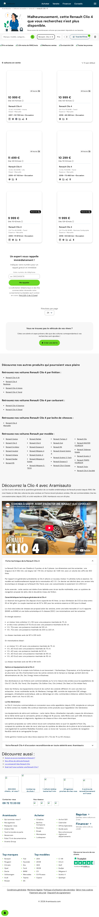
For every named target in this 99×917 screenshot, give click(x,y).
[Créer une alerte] (4, 913)
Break (38, 831)
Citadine (39, 819)
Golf (60, 865)
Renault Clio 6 (35, 443)
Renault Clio (82, 439)
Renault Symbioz (12, 447)
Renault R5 (10, 463)
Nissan (7, 881)
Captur (39, 878)
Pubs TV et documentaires (15, 838)
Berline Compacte (40, 824)
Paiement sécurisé (37, 892)
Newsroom (8, 835)
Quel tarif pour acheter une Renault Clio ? (21, 767)
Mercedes (27, 874)
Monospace (41, 834)
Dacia (6, 871)
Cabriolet (62, 823)
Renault (7, 859)
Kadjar (61, 868)
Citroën (7, 865)
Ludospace (40, 837)
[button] (52, 37)
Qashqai (62, 878)
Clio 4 (61, 862)
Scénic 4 (62, 874)
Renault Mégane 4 (37, 451)
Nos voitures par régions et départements (65, 834)
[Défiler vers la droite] (66, 36)
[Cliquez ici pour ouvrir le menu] (95, 3)
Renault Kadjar (12, 459)
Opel (6, 868)
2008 (38, 862)
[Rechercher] (32, 37)
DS (24, 881)
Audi (6, 878)
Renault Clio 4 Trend (14, 392)
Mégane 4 (63, 871)
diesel (21, 641)
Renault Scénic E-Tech (62, 457)
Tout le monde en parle (13, 832)
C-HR (61, 859)
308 (38, 865)
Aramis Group (10, 841)
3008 (38, 868)
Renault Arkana (12, 455)
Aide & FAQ (9, 829)
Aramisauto (6, 8)
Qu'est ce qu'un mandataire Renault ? (20, 758)
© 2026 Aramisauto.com (49, 901)
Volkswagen (9, 874)
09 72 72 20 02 (11, 803)
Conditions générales (16, 890)
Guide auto (63, 829)
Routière (39, 828)
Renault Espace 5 (60, 461)
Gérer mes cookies (84, 890)
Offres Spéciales (65, 826)
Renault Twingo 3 (60, 439)
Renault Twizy (82, 467)
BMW (25, 871)
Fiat (24, 859)
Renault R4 (57, 447)
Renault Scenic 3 (84, 456)
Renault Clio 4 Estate (61, 465)
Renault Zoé (58, 443)
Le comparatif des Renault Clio (17, 764)
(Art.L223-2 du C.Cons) (28, 295)
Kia (24, 865)
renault (32, 8)
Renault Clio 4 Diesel (14, 409)
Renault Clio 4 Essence (15, 405)
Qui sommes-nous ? (12, 819)
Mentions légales (35, 890)
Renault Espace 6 (37, 447)
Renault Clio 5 (11, 443)
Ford (25, 868)
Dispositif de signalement (59, 892)
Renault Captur (12, 439)
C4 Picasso (40, 874)
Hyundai (26, 862)
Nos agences (9, 823)
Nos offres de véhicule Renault (17, 761)
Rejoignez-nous (10, 826)
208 (38, 859)
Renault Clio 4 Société (86, 471)
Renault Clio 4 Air (13, 377)
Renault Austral (12, 451)
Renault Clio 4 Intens (14, 388)
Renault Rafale (35, 439)
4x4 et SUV (63, 819)
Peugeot (7, 862)
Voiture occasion (20, 8)
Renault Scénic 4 (36, 455)
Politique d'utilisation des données (59, 890)
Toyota (25, 878)
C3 (37, 871)
